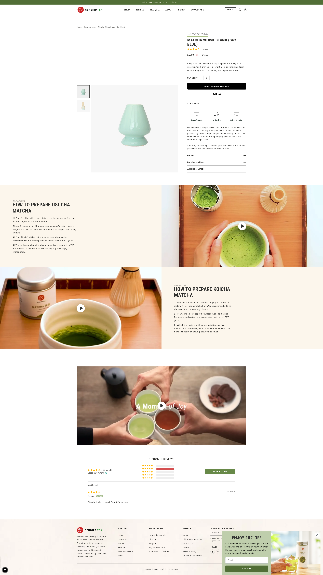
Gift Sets (122, 547)
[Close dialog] (317, 534)
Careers (187, 547)
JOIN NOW (246, 568)
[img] (94, 492)
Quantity (192, 78)
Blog (120, 555)
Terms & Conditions (192, 555)
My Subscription (157, 547)
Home (79, 27)
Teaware (122, 539)
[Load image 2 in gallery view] (83, 106)
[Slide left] (79, 2)
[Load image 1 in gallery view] (83, 91)
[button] (240, 9)
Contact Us (188, 543)
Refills (121, 543)
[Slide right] (244, 2)
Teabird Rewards (157, 535)
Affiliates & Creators (159, 551)
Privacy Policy (189, 551)
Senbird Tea (157, 569)
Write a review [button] (220, 471)
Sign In (152, 539)
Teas (120, 535)
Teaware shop (90, 27)
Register (153, 543)
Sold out (217, 94)
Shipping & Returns (192, 539)
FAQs (185, 535)
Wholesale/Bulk (125, 551)
